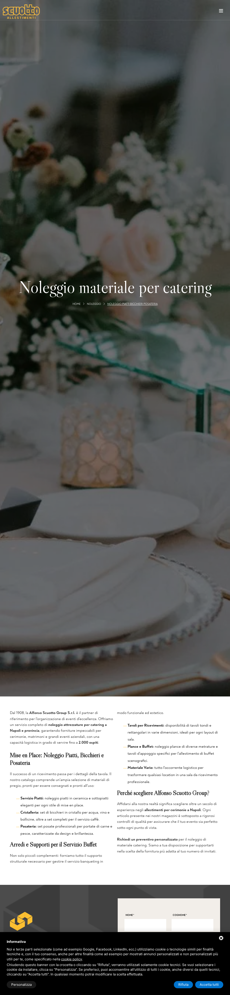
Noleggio (94, 304)
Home (77, 304)
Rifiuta (183, 984)
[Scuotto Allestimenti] (21, 11)
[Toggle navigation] (221, 11)
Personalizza (21, 984)
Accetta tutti (209, 984)
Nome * (130, 915)
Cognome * (180, 915)
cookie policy (71, 959)
